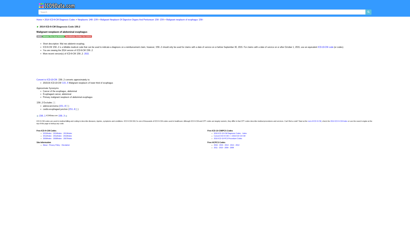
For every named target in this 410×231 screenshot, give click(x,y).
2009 (45, 138)
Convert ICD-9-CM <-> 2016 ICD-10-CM (229, 136)
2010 (65, 136)
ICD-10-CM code (325, 47)
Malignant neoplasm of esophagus (185, 19)
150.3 (61, 115)
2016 (216, 145)
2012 (45, 136)
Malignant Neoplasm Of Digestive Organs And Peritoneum (132, 19)
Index (49, 133)
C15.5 (65, 82)
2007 (65, 138)
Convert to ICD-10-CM (47, 79)
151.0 (62, 106)
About (45, 145)
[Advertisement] (93, 66)
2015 (86, 53)
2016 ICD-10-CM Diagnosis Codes (227, 133)
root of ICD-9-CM (314, 121)
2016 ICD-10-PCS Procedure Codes (228, 138)
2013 (65, 133)
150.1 (42, 115)
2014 (55, 133)
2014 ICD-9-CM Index (339, 121)
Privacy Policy (54, 145)
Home (39, 19)
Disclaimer (66, 145)
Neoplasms (88, 19)
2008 (55, 138)
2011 (55, 136)
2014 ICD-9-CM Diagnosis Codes (60, 19)
